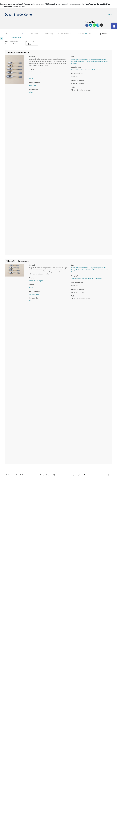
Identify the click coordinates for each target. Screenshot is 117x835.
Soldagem (40, 72)
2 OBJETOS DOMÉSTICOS (79, 59)
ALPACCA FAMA (34, 294)
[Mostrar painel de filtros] (1, 38)
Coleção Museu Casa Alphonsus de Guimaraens (86, 70)
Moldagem (32, 72)
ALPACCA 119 (33, 85)
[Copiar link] (101, 25)
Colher (31, 92)
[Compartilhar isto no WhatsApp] (94, 25)
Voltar (110, 14)
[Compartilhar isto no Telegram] (98, 25)
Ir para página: (77, 475)
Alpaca (31, 78)
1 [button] (103, 475)
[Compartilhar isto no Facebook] (87, 25)
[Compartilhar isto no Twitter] (91, 25)
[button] (114, 26)
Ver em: (81, 34)
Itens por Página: (45, 475)
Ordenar (48, 34)
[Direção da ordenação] (53, 34)
